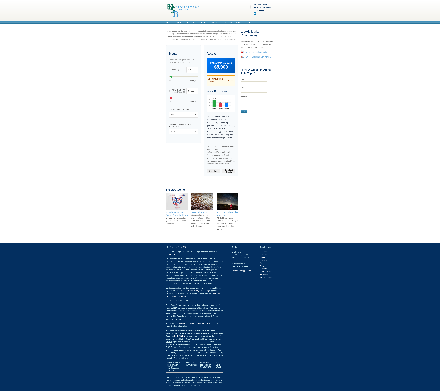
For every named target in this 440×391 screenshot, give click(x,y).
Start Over (213, 171)
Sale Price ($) (174, 70)
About (178, 22)
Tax (261, 263)
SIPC (182, 336)
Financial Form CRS (178, 247)
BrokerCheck (171, 254)
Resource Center (196, 22)
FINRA (177, 336)
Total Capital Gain (221, 63)
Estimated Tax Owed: (215, 80)
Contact (250, 22)
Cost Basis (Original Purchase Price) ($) (177, 91)
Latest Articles (265, 272)
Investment (264, 255)
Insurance (264, 260)
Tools (214, 22)
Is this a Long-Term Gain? (179, 110)
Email (243, 88)
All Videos (264, 274)
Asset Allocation (199, 212)
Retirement (264, 252)
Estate (262, 257)
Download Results (228, 171)
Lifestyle (263, 269)
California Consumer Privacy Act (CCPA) (192, 291)
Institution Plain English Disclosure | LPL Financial (196, 323)
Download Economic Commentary (257, 57)
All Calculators (266, 277)
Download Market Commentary (255, 52)
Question (244, 96)
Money (263, 266)
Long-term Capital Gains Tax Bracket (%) (180, 125)
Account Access (231, 22)
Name (243, 80)
